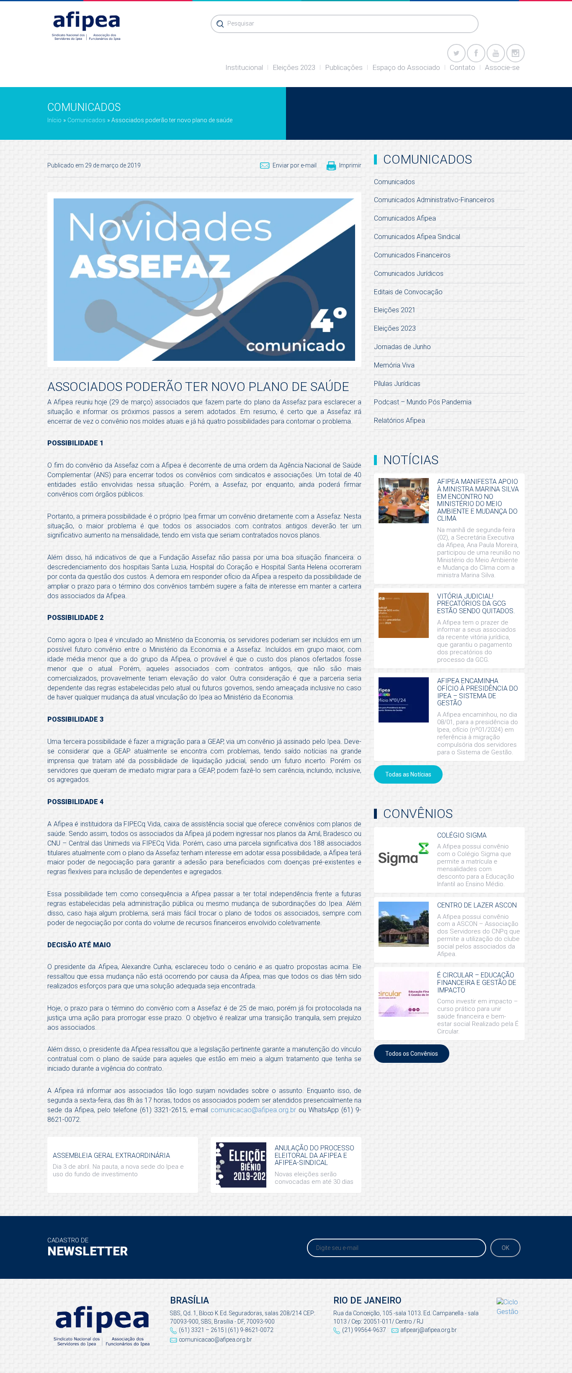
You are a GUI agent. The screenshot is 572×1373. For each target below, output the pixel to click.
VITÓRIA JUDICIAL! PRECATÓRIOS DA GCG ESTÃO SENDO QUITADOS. (476, 603)
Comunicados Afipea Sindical (417, 237)
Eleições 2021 (395, 310)
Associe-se (502, 67)
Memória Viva (394, 365)
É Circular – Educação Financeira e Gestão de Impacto (476, 982)
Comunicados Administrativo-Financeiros (434, 200)
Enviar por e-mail (295, 165)
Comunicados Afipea (405, 218)
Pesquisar (240, 23)
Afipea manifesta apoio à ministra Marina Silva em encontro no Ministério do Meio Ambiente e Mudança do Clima (478, 500)
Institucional (244, 67)
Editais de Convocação (408, 292)
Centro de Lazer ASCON (477, 905)
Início (54, 120)
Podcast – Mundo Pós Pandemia (423, 402)
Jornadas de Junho (402, 347)
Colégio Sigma (462, 835)
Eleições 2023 (294, 67)
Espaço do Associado (406, 67)
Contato (462, 67)
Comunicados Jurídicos (408, 274)
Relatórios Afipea (399, 420)
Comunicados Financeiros (412, 255)
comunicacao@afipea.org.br (253, 1110)
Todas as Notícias (408, 774)
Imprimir (350, 165)
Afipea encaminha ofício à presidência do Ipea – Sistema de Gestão (477, 692)
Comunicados (86, 120)
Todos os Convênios (411, 1053)
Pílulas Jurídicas (397, 384)
